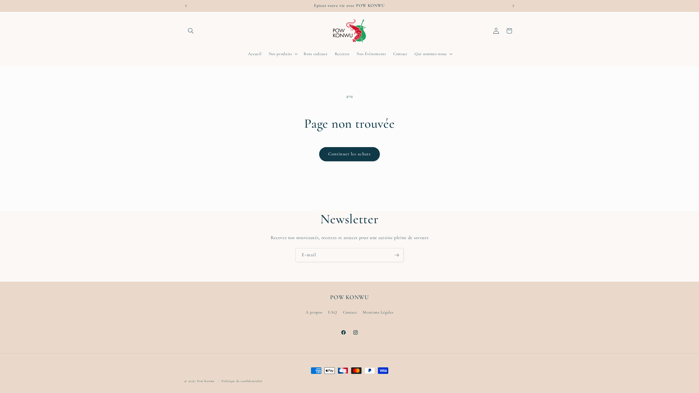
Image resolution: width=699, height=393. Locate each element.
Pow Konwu (206, 381)
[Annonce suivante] (513, 5)
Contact (350, 312)
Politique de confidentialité (241, 381)
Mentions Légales (378, 312)
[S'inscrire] (396, 255)
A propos (314, 312)
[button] (190, 30)
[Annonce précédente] (186, 5)
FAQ (332, 312)
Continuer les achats (349, 154)
